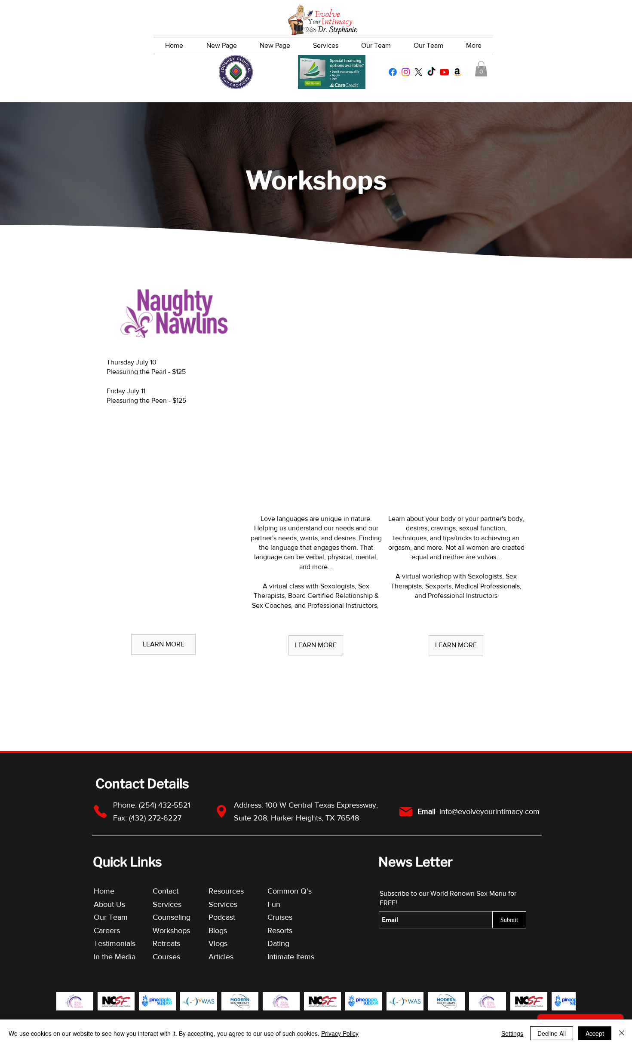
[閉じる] (622, 1033)
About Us (109, 904)
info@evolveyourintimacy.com (489, 811)
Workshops (171, 930)
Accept (595, 1033)
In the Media (114, 956)
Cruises (279, 917)
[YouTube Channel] (444, 72)
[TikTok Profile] (431, 72)
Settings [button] (512, 1033)
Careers (107, 930)
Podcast (222, 917)
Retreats (166, 943)
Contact (165, 891)
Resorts (279, 930)
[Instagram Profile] (405, 72)
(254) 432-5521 (166, 805)
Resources (226, 891)
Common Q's (289, 891)
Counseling (171, 917)
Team (118, 917)
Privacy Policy (340, 1033)
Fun (273, 904)
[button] (481, 69)
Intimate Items (290, 956)
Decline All (551, 1033)
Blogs (218, 930)
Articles (221, 956)
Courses (166, 956)
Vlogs (218, 943)
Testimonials (116, 943)
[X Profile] (418, 72)
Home (104, 891)
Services (167, 904)
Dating (278, 943)
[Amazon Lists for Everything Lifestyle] (457, 72)
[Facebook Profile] (392, 72)
